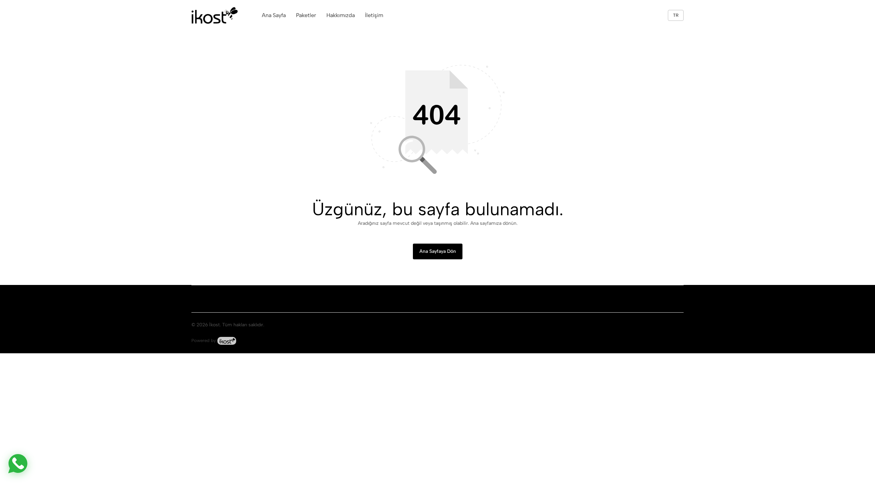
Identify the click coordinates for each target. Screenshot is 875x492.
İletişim (374, 15)
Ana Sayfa (274, 15)
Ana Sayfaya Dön (437, 251)
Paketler (306, 15)
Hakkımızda (340, 15)
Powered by (204, 340)
